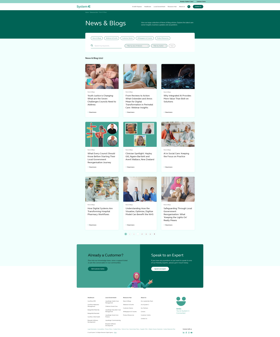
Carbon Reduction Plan (169, 329)
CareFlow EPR (92, 301)
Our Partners (144, 308)
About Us (143, 297)
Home (87, 12)
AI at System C (145, 304)
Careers (143, 311)
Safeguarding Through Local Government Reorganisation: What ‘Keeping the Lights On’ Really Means (178, 214)
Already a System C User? (186, 1)
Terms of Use (125, 329)
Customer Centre (201, 1)
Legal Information (92, 329)
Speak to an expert (160, 269)
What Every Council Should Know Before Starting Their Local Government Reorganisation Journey (101, 158)
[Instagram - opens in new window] (189, 333)
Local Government (110, 297)
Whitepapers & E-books (144, 38)
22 (142, 234)
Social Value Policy (134, 329)
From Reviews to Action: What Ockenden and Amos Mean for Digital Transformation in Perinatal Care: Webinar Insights (139, 102)
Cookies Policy (117, 329)
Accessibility (101, 329)
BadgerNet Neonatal (93, 313)
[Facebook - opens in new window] (186, 333)
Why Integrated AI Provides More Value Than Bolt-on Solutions (177, 99)
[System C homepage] (83, 6)
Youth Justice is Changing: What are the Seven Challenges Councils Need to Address (102, 100)
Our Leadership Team (147, 301)
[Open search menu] (188, 6)
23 (146, 234)
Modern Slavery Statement (155, 329)
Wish (115, 332)
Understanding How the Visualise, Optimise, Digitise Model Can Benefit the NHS (139, 211)
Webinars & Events (111, 38)
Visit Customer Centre (97, 269)
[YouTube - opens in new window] (191, 333)
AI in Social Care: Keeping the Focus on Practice (176, 155)
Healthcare (91, 297)
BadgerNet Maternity (93, 310)
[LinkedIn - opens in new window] (183, 333)
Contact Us (198, 6)
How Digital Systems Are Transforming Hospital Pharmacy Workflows (100, 211)
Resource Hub (94, 12)
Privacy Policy (108, 329)
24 (150, 234)
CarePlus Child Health (94, 317)
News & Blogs (96, 38)
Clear (172, 46)
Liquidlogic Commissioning (113, 320)
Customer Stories (127, 38)
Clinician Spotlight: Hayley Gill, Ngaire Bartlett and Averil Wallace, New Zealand (140, 157)
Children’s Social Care (111, 306)
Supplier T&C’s (144, 329)
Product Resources (163, 38)
